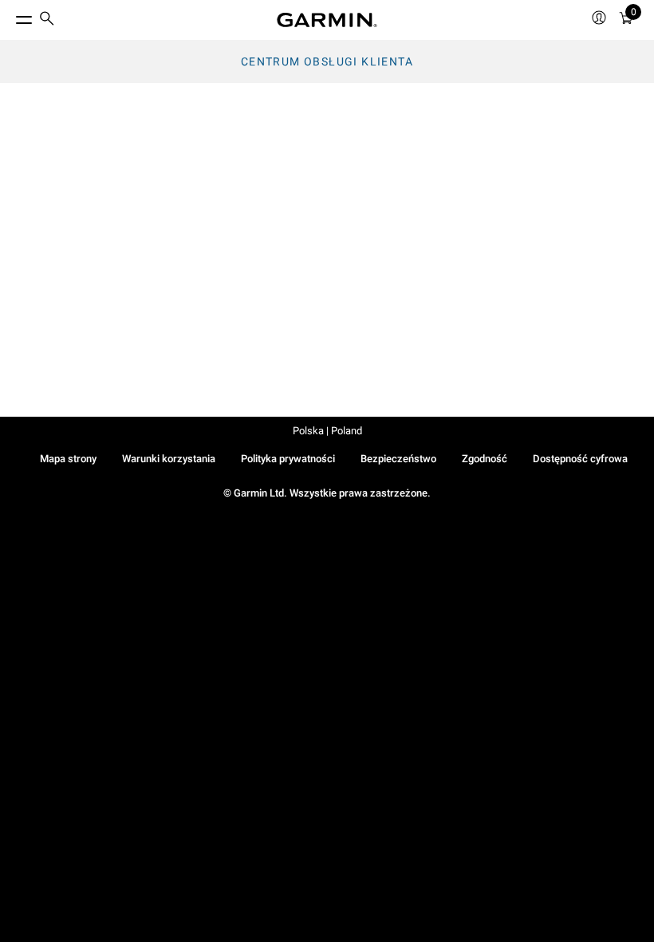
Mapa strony (68, 459)
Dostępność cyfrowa (580, 459)
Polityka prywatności (288, 459)
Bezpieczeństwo (398, 459)
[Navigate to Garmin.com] (327, 20)
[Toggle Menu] (9, 16)
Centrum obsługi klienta (327, 61)
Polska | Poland (327, 431)
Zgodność (484, 459)
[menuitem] (47, 20)
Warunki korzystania (168, 459)
